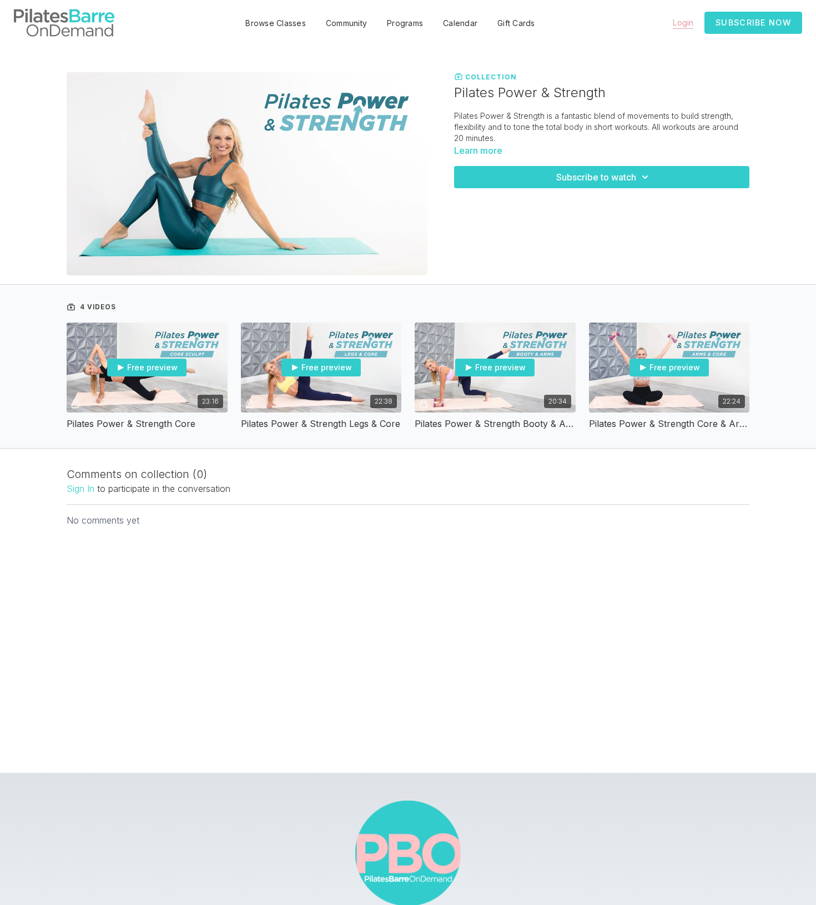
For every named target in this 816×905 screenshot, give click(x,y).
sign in (80, 488)
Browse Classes (275, 23)
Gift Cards (516, 23)
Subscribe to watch (596, 177)
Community (346, 23)
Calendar (460, 23)
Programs (405, 23)
